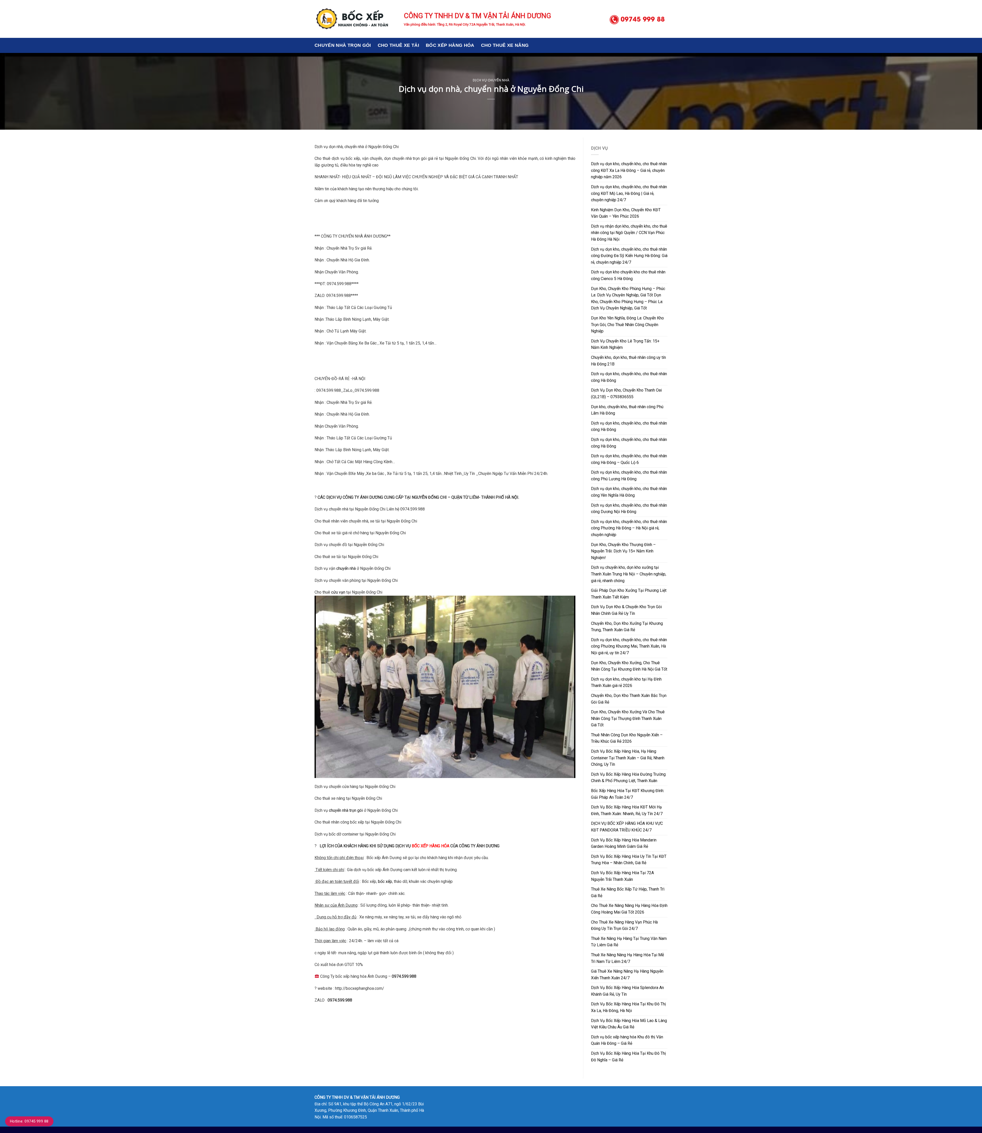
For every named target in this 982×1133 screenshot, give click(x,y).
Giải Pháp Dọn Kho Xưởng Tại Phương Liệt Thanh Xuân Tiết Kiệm (628, 593)
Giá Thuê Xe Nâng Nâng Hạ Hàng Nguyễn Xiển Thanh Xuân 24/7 (627, 974)
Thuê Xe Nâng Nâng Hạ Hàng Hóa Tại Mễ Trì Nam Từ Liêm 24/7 (627, 958)
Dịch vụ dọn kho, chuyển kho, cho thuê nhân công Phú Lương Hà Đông (629, 475)
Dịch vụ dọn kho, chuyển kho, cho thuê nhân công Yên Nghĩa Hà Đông (629, 492)
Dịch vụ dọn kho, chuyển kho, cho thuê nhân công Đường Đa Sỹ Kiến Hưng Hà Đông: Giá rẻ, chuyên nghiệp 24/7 (629, 256)
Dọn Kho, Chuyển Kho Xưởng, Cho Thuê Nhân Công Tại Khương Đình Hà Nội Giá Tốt (629, 666)
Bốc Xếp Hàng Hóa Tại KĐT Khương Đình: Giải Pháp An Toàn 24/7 (627, 794)
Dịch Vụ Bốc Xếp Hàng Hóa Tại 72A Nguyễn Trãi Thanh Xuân (622, 876)
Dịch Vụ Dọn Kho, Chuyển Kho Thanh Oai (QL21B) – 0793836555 (626, 393)
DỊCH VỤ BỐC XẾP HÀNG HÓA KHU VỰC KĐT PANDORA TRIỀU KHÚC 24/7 (627, 826)
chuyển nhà (346, 568)
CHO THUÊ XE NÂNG (505, 45)
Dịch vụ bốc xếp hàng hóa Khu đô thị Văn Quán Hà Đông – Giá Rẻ (627, 1040)
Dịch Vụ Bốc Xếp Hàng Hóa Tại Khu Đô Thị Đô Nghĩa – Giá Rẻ (628, 1056)
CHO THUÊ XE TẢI (398, 45)
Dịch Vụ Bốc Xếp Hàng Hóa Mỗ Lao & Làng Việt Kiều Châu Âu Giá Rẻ (629, 1024)
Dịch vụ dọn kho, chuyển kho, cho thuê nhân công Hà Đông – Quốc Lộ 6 (629, 459)
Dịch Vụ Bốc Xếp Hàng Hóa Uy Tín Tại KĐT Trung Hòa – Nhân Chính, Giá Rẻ (628, 859)
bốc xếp (385, 881)
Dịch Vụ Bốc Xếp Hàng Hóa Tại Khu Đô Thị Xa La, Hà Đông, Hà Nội (628, 1007)
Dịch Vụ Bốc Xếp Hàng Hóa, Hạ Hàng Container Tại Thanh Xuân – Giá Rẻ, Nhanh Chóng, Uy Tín (627, 758)
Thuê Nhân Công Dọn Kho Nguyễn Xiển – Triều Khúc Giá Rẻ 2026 (627, 738)
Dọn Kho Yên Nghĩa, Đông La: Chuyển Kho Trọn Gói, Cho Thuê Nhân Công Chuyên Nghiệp (627, 325)
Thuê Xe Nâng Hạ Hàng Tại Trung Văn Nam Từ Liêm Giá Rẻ (629, 942)
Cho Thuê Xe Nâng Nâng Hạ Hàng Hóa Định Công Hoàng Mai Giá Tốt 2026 (629, 909)
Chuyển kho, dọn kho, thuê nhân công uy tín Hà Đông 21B (628, 360)
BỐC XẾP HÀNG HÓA (450, 45)
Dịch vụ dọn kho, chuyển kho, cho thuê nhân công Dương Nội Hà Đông (629, 508)
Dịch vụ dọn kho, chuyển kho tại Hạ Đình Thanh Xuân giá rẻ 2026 (626, 682)
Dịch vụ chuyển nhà (491, 80)
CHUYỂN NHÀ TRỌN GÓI (343, 45)
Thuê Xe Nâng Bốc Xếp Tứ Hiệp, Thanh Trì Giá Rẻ (627, 892)
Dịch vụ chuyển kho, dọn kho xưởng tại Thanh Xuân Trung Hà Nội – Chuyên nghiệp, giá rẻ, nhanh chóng (628, 574)
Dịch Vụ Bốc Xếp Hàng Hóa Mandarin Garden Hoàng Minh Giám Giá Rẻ (623, 843)
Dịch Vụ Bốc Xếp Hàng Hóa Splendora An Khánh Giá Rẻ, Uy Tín (627, 991)
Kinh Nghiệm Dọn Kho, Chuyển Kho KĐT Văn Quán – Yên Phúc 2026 (626, 213)
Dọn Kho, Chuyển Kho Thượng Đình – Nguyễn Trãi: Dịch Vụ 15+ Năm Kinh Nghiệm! (623, 551)
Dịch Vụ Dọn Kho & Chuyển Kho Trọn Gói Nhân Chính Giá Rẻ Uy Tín (626, 610)
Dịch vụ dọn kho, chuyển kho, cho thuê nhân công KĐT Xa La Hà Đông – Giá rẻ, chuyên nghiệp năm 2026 (629, 170)
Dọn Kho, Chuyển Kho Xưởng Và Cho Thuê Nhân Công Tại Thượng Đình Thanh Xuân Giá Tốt (628, 718)
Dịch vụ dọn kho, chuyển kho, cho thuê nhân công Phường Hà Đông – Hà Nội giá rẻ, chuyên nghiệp (629, 528)
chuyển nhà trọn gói (346, 810)
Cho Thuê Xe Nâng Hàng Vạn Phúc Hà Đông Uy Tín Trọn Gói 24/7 (624, 925)
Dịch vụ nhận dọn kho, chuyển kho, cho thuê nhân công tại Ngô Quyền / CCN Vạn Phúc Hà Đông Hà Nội (629, 233)
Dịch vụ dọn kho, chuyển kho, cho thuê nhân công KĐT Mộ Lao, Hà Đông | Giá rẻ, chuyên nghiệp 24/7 (629, 193)
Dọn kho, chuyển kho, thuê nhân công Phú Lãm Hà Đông (627, 410)
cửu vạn (338, 592)
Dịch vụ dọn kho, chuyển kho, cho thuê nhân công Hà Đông (629, 377)
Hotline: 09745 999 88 (29, 1121)
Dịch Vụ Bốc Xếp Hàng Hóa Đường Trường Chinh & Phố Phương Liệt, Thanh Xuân (628, 777)
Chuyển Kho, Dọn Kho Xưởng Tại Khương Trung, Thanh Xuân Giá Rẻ (627, 626)
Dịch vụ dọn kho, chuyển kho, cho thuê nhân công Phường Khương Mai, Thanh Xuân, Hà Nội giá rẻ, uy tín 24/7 (629, 646)
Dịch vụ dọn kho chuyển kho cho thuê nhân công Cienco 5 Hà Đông (628, 275)
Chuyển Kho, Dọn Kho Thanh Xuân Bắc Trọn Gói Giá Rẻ (628, 699)
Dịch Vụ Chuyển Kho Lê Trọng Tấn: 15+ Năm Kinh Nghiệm (625, 344)
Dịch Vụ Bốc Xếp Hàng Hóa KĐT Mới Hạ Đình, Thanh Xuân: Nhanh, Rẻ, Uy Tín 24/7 (627, 810)
